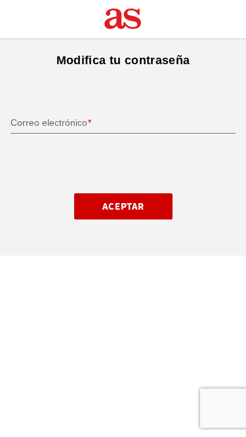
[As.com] (123, 19)
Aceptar (123, 207)
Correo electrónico (48, 122)
